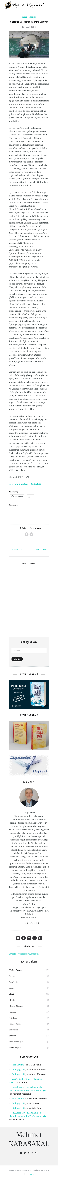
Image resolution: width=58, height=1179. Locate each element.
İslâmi (11, 994)
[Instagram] (34, 938)
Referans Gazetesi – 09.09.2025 (25, 484)
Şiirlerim (12, 1036)
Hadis (12, 1000)
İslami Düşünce (16, 1006)
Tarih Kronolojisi (16, 1042)
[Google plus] (40, 938)
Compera (30, 1174)
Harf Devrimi (18, 1064)
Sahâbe (13, 1012)
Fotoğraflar (13, 982)
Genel (11, 988)
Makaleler (13, 1018)
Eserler (12, 976)
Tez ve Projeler (15, 1048)
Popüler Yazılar (15, 1024)
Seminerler (13, 1030)
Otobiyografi (18, 1069)
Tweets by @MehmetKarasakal (24, 954)
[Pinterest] (29, 938)
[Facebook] (18, 938)
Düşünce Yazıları (29, 17)
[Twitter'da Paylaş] (31, 534)
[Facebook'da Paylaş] (26, 534)
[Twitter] (23, 938)
